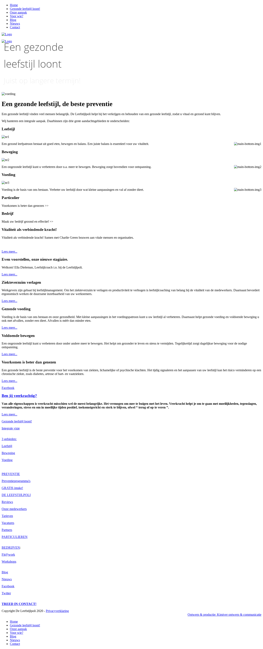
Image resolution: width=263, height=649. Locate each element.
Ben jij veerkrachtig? (19, 395)
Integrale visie (11, 428)
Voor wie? (16, 16)
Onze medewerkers (14, 509)
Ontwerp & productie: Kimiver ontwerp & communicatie (224, 614)
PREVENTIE (11, 474)
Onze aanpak (18, 12)
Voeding (7, 460)
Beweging (8, 453)
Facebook (8, 388)
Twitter (6, 593)
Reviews (7, 502)
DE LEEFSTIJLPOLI (16, 495)
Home (14, 5)
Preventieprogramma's (16, 481)
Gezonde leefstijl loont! (25, 8)
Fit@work (8, 554)
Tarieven (7, 516)
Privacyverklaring (57, 611)
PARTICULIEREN (15, 537)
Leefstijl (7, 446)
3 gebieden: (9, 439)
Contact (15, 27)
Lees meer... (9, 251)
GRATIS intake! (12, 488)
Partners (7, 530)
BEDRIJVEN (11, 547)
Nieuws (15, 23)
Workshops (9, 561)
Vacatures (8, 523)
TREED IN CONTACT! (19, 604)
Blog (13, 20)
